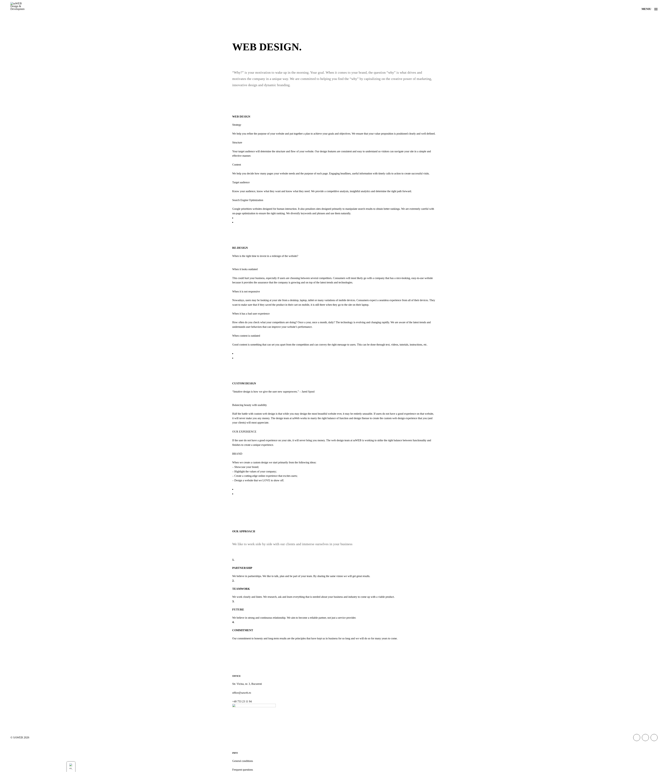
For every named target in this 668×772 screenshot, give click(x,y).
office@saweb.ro (241, 692)
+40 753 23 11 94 (242, 701)
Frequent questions (242, 769)
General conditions (242, 760)
